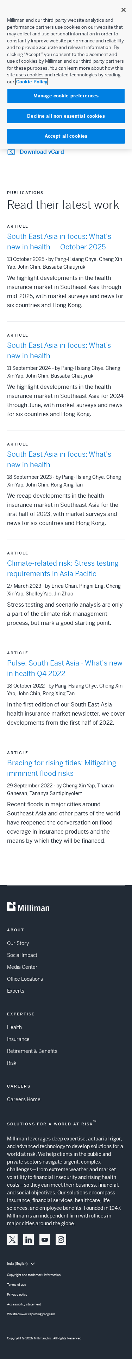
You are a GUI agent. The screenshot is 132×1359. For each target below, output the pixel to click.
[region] (66, 74)
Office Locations (25, 979)
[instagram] (61, 1239)
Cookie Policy (31, 82)
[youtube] (44, 1239)
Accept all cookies (66, 136)
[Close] (123, 10)
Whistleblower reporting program (31, 1314)
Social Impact (22, 955)
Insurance (18, 1039)
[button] (12, 1239)
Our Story (18, 943)
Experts (15, 991)
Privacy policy (17, 1294)
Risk (11, 1063)
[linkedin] (28, 1239)
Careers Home (23, 1099)
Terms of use (16, 1285)
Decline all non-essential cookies (66, 116)
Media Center (22, 967)
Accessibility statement (24, 1304)
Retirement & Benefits (32, 1051)
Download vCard (42, 152)
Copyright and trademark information (34, 1275)
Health (14, 1027)
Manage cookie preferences (66, 96)
